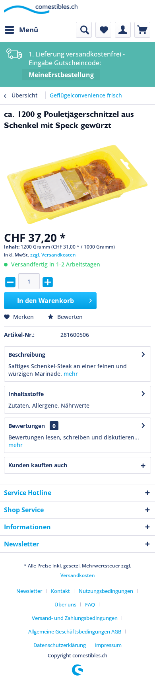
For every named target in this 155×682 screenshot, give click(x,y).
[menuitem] (21, 30)
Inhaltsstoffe (26, 394)
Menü (28, 29)
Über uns (65, 604)
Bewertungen (26, 425)
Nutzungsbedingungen (106, 591)
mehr (71, 373)
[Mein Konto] (123, 30)
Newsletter (29, 591)
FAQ (90, 604)
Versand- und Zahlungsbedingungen (75, 618)
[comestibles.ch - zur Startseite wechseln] (41, 11)
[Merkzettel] (103, 30)
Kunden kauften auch (37, 465)
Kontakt (60, 591)
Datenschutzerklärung (59, 645)
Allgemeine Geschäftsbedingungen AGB (74, 631)
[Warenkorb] (142, 30)
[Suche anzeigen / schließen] (84, 30)
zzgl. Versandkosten (53, 254)
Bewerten (69, 317)
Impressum (108, 645)
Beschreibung (26, 354)
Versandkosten (77, 575)
